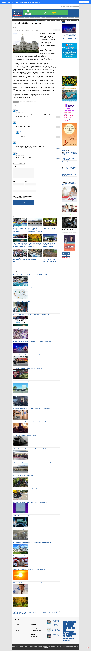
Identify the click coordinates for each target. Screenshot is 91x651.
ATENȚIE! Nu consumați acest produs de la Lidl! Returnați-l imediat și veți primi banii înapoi (29, 529)
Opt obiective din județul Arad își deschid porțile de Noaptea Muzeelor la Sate (34, 245)
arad (21, 101)
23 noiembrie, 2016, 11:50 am (20, 112)
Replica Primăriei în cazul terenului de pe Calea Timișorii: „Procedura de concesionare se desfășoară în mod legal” (33, 542)
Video (62, 17)
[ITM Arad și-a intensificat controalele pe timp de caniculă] (20, 482)
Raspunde (57, 116)
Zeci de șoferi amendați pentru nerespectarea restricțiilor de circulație (25, 488)
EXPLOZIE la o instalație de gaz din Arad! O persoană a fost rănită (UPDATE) (69, 183)
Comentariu (15, 166)
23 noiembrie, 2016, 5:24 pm (20, 155)
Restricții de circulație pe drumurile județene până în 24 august (24, 435)
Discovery (69, 623)
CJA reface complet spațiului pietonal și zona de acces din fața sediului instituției (49, 245)
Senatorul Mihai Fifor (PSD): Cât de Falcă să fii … (51, 612)
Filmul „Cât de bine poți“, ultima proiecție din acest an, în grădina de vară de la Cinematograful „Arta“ (31, 314)
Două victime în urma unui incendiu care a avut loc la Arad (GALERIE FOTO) (26, 395)
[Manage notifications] (88, 648)
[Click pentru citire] (40, 20)
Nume (14, 181)
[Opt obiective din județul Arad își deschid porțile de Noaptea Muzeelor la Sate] (20, 602)
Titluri (32, 30)
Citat (70, 621)
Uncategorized (71, 638)
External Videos (70, 625)
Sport (25, 17)
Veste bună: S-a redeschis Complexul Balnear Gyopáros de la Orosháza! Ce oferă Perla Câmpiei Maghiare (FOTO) (69, 174)
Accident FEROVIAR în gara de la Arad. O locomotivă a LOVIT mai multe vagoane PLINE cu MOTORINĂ (24, 613)
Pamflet (64, 630)
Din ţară (30, 17)
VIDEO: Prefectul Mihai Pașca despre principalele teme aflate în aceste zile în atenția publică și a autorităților (32, 582)
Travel (70, 636)
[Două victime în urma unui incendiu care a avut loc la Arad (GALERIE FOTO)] (20, 401)
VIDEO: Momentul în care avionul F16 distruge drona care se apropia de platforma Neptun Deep (30, 502)
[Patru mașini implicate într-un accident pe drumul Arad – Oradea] (20, 388)
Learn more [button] (39, 2)
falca (24, 101)
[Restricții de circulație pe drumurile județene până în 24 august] (20, 441)
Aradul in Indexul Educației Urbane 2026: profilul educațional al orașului (52, 20)
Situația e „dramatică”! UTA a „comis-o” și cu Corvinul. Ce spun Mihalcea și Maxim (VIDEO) (29, 368)
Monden (69, 628)
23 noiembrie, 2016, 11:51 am (20, 123)
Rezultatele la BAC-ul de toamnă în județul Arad (71, 20)
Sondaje (46, 17)
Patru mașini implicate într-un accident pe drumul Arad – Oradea (24, 381)
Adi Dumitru (39, 30)
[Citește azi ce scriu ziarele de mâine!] (17, 15)
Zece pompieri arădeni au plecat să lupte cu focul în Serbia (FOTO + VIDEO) (26, 354)
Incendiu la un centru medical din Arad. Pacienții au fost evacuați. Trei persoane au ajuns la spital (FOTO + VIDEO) (33, 341)
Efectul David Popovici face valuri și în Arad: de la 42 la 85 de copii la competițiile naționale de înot (25, 20)
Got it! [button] (84, 2)
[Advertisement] (35, 211)
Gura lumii (57, 17)
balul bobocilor (66, 621)
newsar (27, 101)
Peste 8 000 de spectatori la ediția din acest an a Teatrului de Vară (20, 259)
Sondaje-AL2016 (72, 634)
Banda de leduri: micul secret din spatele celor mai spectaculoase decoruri (26, 515)
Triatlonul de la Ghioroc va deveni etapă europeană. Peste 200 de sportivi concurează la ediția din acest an (32, 448)
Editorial (64, 625)
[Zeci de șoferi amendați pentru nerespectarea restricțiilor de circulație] (20, 495)
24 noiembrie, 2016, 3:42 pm (23, 133)
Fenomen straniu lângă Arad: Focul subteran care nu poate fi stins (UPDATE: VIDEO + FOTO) (49, 259)
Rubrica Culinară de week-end (68, 632)
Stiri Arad (31, 101)
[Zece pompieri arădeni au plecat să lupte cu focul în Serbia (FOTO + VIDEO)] (20, 361)
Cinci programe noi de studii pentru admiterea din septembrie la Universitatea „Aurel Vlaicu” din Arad (31, 408)
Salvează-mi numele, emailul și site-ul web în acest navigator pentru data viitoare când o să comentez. (22, 197)
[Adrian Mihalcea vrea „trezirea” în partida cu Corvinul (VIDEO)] (20, 562)
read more (69, 39)
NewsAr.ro (46, 647)
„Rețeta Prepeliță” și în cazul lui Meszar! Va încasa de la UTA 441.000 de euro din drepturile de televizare (31, 328)
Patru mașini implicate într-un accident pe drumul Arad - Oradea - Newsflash (68, 162)
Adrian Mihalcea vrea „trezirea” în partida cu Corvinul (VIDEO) (24, 555)
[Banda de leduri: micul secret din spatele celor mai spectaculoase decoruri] (20, 522)
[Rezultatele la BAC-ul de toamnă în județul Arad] (20, 307)
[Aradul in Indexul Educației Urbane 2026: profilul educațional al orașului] (20, 294)
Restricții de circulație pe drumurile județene (33, 258)
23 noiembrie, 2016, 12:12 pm (20, 143)
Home (14, 17)
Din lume (35, 17)
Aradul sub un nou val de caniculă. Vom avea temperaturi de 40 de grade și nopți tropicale (29, 569)
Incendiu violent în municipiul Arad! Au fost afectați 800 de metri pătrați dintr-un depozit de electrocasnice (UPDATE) (34, 421)
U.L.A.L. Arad (68, 17)
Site (13, 188)
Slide (26, 30)
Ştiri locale (20, 17)
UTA (34, 101)
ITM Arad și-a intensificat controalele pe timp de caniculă (23, 475)
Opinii (41, 17)
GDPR (74, 17)
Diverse (51, 17)
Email (26, 181)
